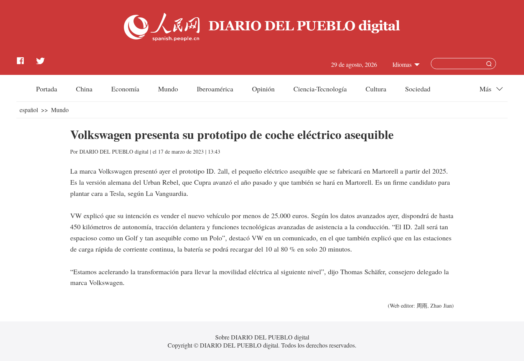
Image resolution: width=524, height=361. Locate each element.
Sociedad (417, 88)
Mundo (168, 88)
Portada (46, 88)
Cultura (376, 88)
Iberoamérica (215, 88)
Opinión (263, 88)
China (84, 88)
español (29, 110)
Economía (125, 88)
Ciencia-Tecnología (320, 88)
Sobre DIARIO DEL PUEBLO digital (262, 337)
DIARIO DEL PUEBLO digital (113, 151)
